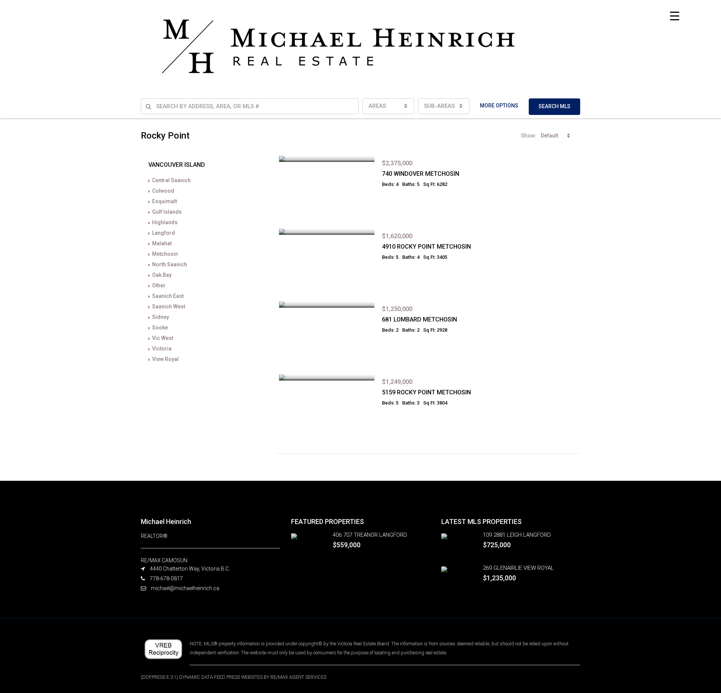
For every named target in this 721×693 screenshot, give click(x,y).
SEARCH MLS (554, 106)
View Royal (165, 359)
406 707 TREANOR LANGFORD (370, 534)
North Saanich (169, 264)
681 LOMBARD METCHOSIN (419, 319)
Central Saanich (171, 180)
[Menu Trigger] (674, 16)
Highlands (165, 222)
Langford (163, 233)
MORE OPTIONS (499, 106)
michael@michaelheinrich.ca (185, 588)
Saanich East (168, 296)
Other (159, 285)
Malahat (162, 243)
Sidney (160, 317)
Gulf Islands (167, 212)
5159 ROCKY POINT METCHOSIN (426, 392)
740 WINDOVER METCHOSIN (420, 173)
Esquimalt (164, 201)
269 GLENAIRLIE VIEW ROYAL (518, 568)
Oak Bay (162, 275)
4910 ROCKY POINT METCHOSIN (426, 246)
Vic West (162, 338)
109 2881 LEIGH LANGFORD (517, 534)
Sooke (160, 328)
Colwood (163, 191)
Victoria (162, 349)
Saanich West (168, 306)
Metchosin (165, 254)
